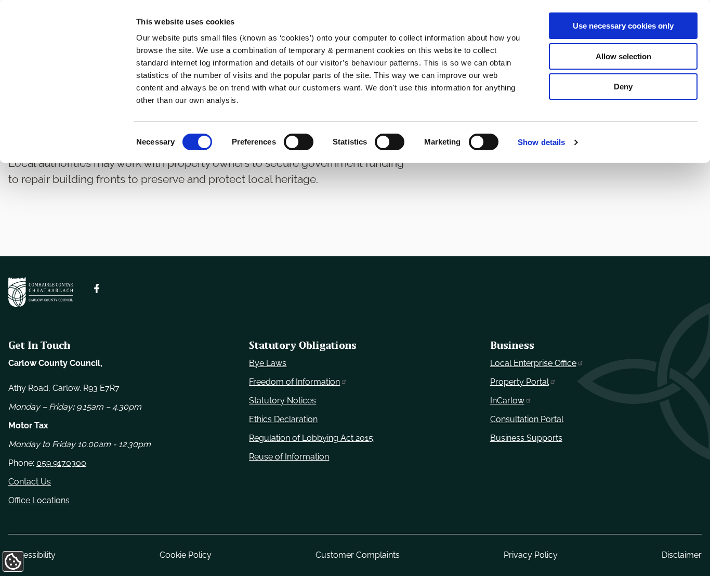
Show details (541, 142)
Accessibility (32, 555)
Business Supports (526, 438)
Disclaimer (682, 555)
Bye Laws (267, 363)
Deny (623, 86)
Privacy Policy (531, 555)
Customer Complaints (357, 555)
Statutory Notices (282, 400)
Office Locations (39, 500)
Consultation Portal (526, 419)
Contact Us (29, 482)
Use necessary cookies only (623, 25)
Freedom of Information (294, 382)
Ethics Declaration (283, 419)
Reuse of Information (289, 457)
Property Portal (519, 382)
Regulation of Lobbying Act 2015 (311, 438)
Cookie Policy (186, 555)
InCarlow (507, 400)
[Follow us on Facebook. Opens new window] (96, 288)
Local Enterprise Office (533, 363)
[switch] (298, 142)
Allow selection (623, 56)
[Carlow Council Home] (40, 292)
